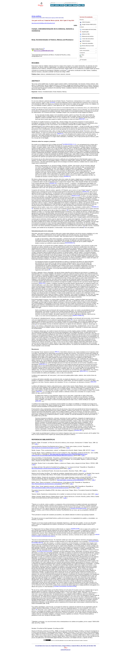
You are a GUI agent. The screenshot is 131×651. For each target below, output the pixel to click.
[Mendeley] (81, 55)
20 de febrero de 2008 (44, 551)
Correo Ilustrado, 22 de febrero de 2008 (65, 586)
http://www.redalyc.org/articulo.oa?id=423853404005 (70, 480)
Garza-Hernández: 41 (70, 242)
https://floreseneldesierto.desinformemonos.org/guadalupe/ (47, 483)
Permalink (84, 59)
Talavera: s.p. (60, 133)
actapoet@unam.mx (65, 649)
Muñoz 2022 (82, 118)
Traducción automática (87, 43)
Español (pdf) (85, 31)
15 (67, 210)
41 (49, 269)
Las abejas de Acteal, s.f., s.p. (69, 144)
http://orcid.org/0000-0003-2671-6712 (43, 50)
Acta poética (36, 16)
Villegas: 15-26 (42, 283)
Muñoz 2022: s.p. (43, 364)
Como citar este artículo (88, 38)
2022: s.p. (57, 351)
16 (71, 319)
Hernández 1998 (78, 430)
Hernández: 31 (67, 176)
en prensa (52, 102)
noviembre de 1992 (75, 528)
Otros (83, 55)
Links (36, 444)
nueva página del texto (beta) (89, 29)
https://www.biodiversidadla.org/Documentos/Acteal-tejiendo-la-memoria (50, 487)
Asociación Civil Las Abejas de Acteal (78, 508)
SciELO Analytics (86, 22)
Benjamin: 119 (86, 191)
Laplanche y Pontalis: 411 (78, 315)
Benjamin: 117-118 (76, 195)
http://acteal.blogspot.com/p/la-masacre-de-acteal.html (46, 468)
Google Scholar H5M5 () (89, 24)
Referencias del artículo (87, 36)
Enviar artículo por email (88, 45)
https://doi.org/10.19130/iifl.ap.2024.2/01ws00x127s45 (43, 23)
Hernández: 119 (52, 183)
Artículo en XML (86, 34)
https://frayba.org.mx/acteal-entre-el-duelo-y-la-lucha (45, 447)
